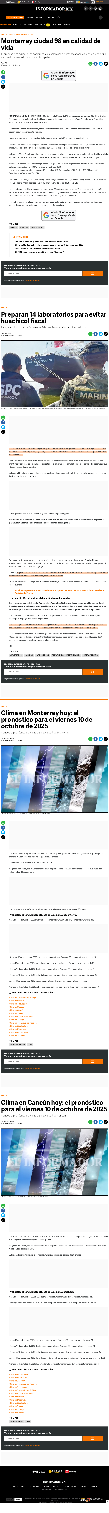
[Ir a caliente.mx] (70, 1)
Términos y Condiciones (32, 280)
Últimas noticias (15, 17)
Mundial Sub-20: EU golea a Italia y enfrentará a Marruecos (41, 242)
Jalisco (30, 17)
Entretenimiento (71, 1486)
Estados (13, 228)
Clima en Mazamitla (17, 1030)
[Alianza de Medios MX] (85, 1499)
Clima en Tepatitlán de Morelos (23, 1023)
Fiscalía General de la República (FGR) (66, 655)
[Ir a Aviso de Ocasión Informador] (10, 1)
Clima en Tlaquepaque (19, 1004)
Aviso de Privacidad (42, 1502)
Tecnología (57, 1486)
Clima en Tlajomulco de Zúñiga (22, 998)
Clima (30, 1044)
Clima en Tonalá (16, 1014)
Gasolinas (29, 655)
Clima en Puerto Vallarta (20, 1033)
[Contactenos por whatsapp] (100, 8)
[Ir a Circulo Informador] (22, 1)
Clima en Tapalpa (16, 1020)
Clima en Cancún (16, 1010)
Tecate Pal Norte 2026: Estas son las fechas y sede (37, 249)
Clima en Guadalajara (18, 1026)
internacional (34, 1486)
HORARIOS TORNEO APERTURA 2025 (27, 25)
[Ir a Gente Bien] (34, 1)
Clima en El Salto (16, 1001)
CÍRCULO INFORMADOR (60, 25)
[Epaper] (82, 1)
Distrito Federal (37, 228)
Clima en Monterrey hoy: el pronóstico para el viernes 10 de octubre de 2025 (49, 245)
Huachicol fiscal (42, 655)
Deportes (46, 1486)
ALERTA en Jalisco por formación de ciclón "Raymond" (39, 252)
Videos (51, 17)
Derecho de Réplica (53, 1502)
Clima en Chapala (16, 1007)
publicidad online (60, 1489)
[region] (54, 1508)
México (39, 17)
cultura (83, 1486)
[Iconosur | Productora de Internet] (10, 1499)
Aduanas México (16, 655)
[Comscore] (96, 1499)
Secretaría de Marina (90, 655)
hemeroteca (46, 1489)
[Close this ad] (107, 1501)
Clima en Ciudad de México (21, 1017)
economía (93, 1486)
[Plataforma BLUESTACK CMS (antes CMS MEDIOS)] (18, 1499)
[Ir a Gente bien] (71, 1469)
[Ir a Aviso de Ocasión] (38, 1469)
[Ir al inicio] (31, 8)
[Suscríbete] (96, 1)
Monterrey (24, 228)
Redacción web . (9, 738)
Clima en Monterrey (18, 1378)
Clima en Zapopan (17, 1036)
